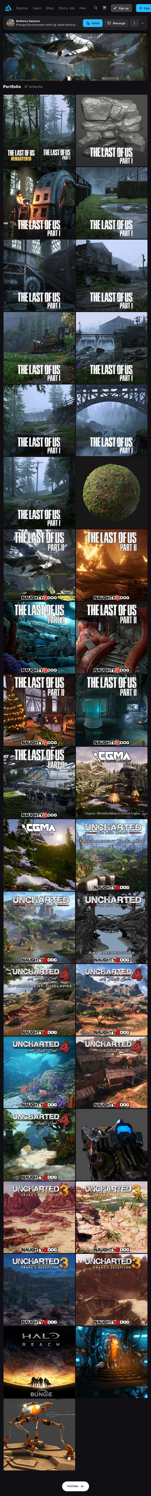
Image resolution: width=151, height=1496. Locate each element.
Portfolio (73, 1486)
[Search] (96, 8)
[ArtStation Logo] (8, 8)
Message (119, 23)
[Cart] (104, 8)
